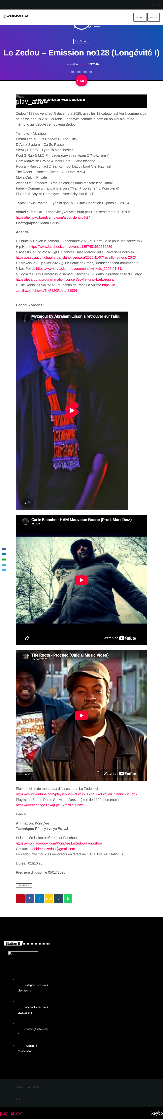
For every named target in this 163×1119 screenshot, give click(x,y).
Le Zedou (81, 41)
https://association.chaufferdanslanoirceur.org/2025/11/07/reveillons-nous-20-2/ (76, 257)
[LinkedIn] (4, 554)
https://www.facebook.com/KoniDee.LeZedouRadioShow (59, 843)
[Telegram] (4, 570)
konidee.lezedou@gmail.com (53, 849)
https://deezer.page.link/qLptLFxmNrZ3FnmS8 (51, 805)
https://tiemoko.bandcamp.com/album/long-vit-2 (52, 217)
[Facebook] (4, 549)
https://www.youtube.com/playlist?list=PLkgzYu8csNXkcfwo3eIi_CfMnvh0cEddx (76, 794)
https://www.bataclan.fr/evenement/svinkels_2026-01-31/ (79, 269)
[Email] (4, 565)
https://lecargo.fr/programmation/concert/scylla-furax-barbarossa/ (65, 279)
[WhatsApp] (4, 559)
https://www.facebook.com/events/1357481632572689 (70, 247)
